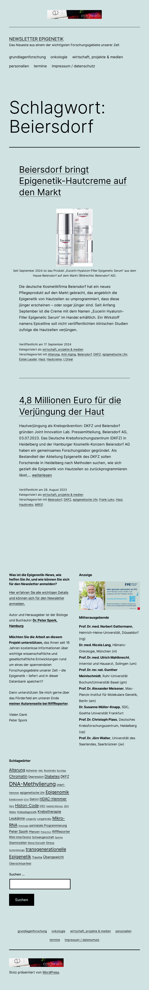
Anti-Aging (68, 354)
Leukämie (17, 818)
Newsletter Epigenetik (36, 39)
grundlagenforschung (27, 57)
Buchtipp (61, 770)
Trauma (37, 857)
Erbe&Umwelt (16, 799)
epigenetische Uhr (114, 354)
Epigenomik (57, 792)
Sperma (59, 837)
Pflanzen (34, 831)
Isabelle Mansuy (54, 806)
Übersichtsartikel (20, 863)
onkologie (59, 57)
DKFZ (97, 354)
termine (40, 66)
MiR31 (39, 504)
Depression (36, 776)
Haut (42, 359)
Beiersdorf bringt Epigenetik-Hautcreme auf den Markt (73, 180)
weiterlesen (42, 475)
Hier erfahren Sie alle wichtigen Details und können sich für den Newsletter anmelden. (38, 598)
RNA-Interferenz (20, 837)
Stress (50, 842)
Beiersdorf (85, 354)
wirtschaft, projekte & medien (97, 57)
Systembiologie (17, 850)
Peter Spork (18, 831)
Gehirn (34, 799)
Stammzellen (18, 842)
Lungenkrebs (44, 818)
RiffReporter (61, 831)
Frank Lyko (106, 499)
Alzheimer (31, 770)
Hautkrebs (26, 504)
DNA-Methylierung (32, 784)
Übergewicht (53, 857)
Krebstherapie (49, 811)
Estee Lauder (28, 359)
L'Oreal (68, 359)
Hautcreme (54, 359)
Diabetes (52, 776)
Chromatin (18, 776)
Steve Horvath (36, 842)
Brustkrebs (50, 770)
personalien (19, 66)
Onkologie (23, 825)
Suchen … (17, 874)
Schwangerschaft (43, 837)
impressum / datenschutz (73, 66)
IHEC (42, 806)
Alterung (54, 354)
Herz (11, 806)
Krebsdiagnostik (27, 811)
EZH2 (26, 799)
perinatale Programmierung (48, 825)
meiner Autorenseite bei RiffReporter (38, 703)
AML (40, 770)
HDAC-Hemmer (53, 799)
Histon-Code (27, 805)
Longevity (31, 818)
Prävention (46, 832)
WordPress (51, 972)
